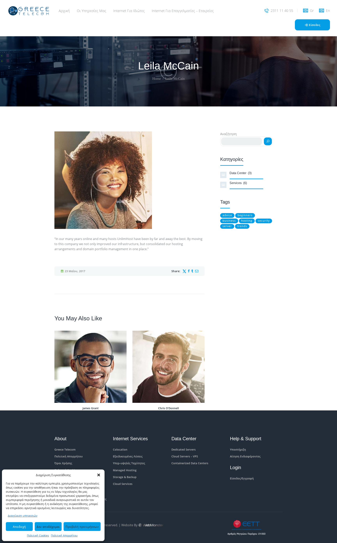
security (264, 220)
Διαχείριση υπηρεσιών (22, 515)
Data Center (241, 173)
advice (227, 215)
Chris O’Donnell (168, 408)
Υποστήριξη (238, 449)
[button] (99, 475)
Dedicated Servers (183, 449)
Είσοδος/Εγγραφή (242, 478)
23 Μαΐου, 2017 (75, 271)
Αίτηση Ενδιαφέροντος (245, 456)
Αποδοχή (19, 527)
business (229, 220)
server (227, 226)
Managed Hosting (125, 470)
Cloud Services (122, 484)
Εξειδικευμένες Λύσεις (128, 456)
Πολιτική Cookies (38, 535)
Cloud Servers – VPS (184, 456)
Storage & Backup (125, 477)
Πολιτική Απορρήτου (64, 535)
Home (156, 79)
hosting (246, 220)
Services (238, 183)
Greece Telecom (64, 449)
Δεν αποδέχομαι (48, 527)
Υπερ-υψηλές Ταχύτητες (129, 463)
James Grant (90, 408)
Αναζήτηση (228, 134)
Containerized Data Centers (189, 463)
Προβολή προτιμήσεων (82, 527)
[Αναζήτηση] (268, 141)
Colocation (120, 449)
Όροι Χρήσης (63, 463)
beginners (245, 215)
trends (242, 226)
